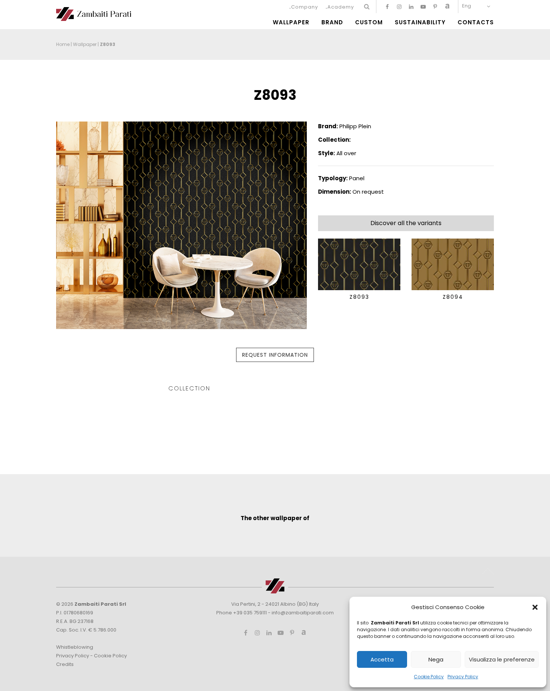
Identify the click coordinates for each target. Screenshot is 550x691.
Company (304, 6)
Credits (65, 664)
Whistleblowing (74, 647)
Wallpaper (291, 22)
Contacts (476, 22)
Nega (435, 659)
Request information (275, 355)
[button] (535, 607)
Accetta (382, 659)
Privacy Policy (462, 676)
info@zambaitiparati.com (303, 612)
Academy (340, 6)
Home (63, 44)
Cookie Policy (429, 676)
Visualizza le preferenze (502, 659)
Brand (332, 22)
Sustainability (420, 22)
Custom (369, 22)
